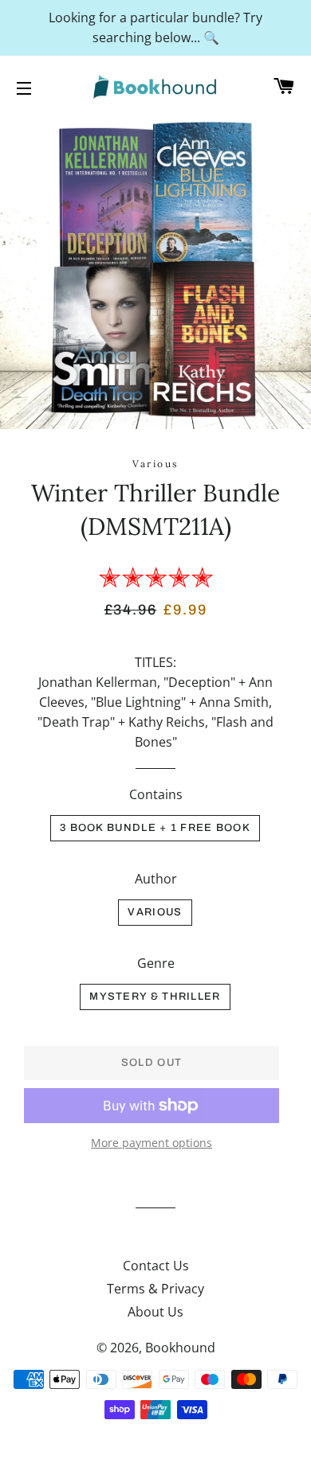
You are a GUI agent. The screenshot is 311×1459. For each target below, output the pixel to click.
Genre (156, 963)
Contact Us (156, 1265)
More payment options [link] (151, 1142)
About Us (155, 1312)
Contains (156, 794)
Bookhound (180, 1347)
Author (156, 878)
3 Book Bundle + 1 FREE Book (155, 827)
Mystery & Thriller (154, 996)
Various (155, 912)
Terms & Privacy (155, 1288)
